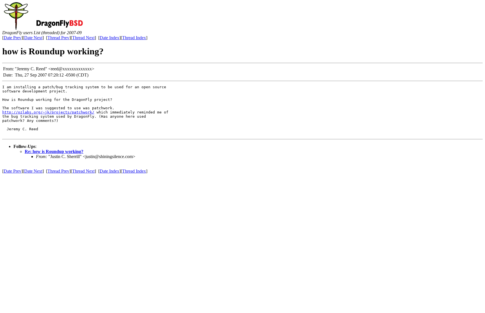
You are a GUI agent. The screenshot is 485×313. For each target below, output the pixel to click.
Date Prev (12, 37)
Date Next (33, 37)
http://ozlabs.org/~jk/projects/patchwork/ (48, 112)
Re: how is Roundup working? (54, 151)
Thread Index (134, 37)
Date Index (109, 37)
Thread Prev (58, 37)
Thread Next (83, 37)
